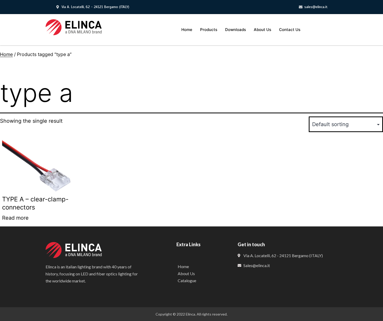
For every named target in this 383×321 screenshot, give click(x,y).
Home (186, 29)
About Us (262, 29)
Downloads (235, 29)
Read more (15, 218)
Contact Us (289, 29)
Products (208, 29)
